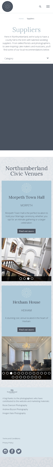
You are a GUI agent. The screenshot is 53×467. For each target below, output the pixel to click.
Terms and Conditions (11, 438)
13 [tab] (49, 373)
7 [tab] (26, 373)
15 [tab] (17, 377)
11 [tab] (41, 373)
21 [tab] (39, 377)
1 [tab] (20, 278)
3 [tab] (28, 278)
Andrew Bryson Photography (15, 409)
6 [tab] (22, 373)
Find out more (26, 231)
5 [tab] (19, 373)
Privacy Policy (8, 442)
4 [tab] (32, 278)
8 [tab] (30, 373)
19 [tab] (32, 377)
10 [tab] (38, 373)
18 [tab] (28, 377)
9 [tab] (34, 373)
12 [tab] (45, 373)
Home (21, 18)
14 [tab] (13, 377)
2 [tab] (24, 278)
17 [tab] (24, 377)
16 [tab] (20, 377)
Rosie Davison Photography (15, 405)
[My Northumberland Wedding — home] (7, 6)
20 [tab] (36, 377)
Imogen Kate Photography (14, 413)
